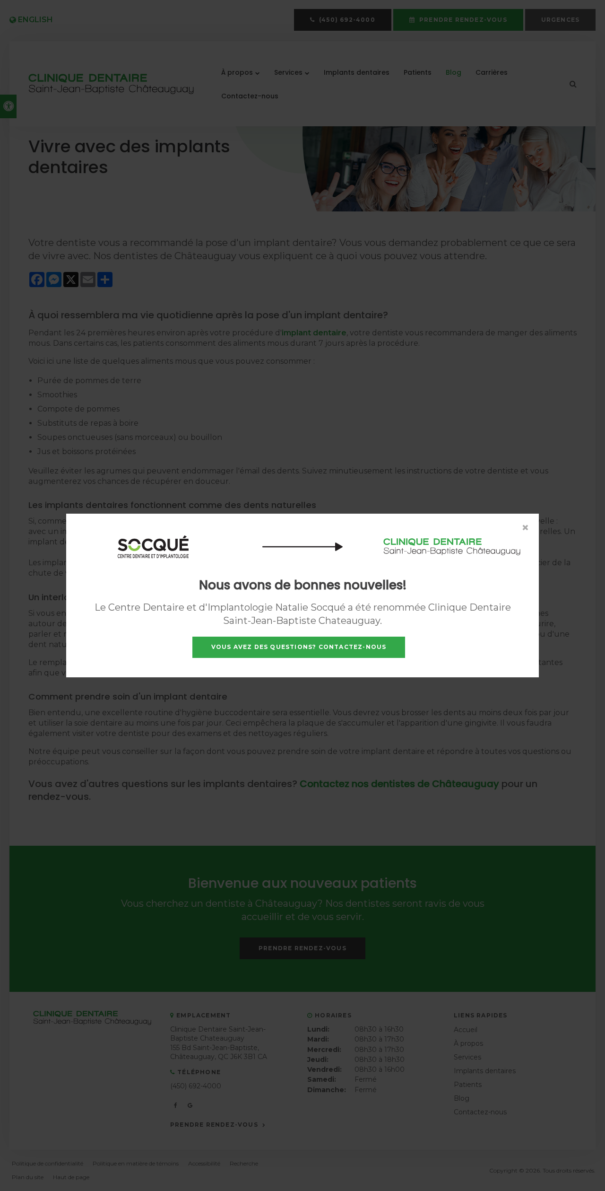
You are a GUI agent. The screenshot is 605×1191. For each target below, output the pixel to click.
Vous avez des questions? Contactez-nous (299, 646)
